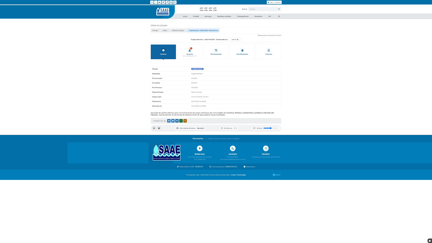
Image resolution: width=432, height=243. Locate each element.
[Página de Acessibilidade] (175, 2)
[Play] (154, 128)
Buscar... (245, 9)
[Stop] (159, 128)
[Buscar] (279, 9)
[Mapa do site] (171, 2)
